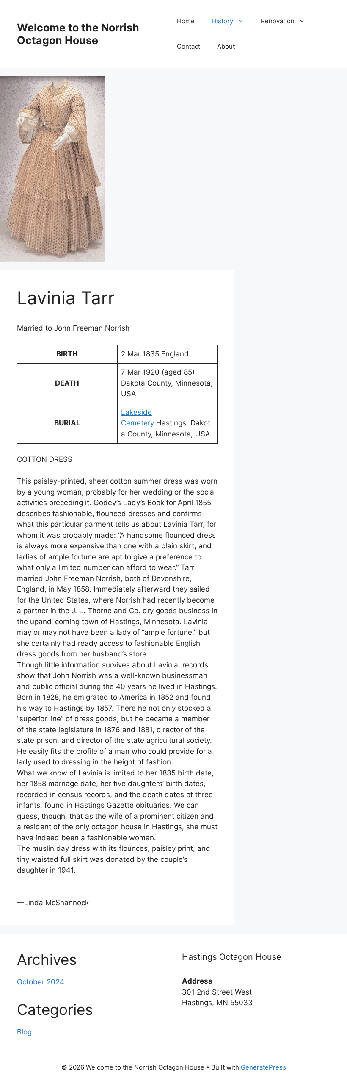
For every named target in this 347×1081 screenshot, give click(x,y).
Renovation (278, 21)
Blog (24, 1032)
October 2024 (40, 982)
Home (186, 21)
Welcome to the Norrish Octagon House (78, 34)
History (222, 21)
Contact (188, 46)
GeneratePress (263, 1067)
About (226, 46)
